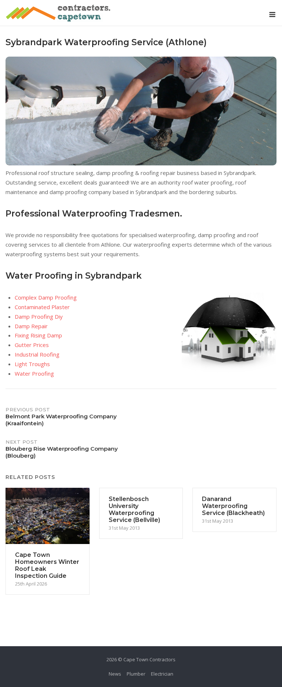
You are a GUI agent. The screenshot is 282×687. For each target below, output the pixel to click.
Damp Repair (31, 326)
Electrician (162, 673)
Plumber (136, 673)
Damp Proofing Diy (39, 316)
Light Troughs (32, 364)
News (115, 673)
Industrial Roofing (37, 354)
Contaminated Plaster (42, 307)
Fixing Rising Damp (38, 335)
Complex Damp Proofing (46, 297)
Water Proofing (34, 373)
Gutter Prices (32, 344)
